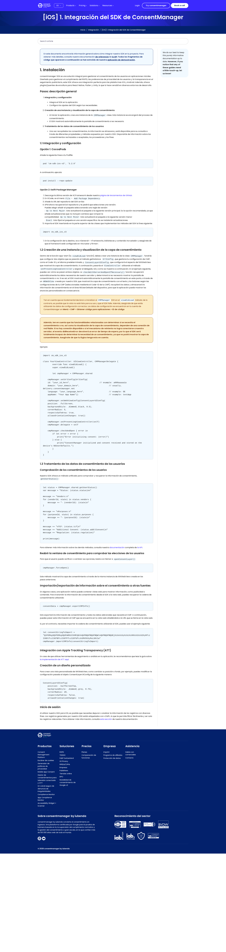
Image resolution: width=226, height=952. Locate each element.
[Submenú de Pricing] (86, 5)
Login (137, 5)
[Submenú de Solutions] (99, 5)
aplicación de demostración (121, 60)
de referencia (102, 56)
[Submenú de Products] (75, 5)
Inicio (82, 29)
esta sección (106, 719)
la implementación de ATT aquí (54, 659)
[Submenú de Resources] (113, 5)
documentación (117, 547)
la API (114, 56)
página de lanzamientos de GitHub (116, 195)
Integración (93, 29)
